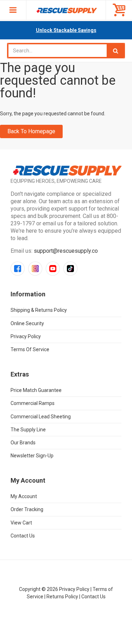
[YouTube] (53, 269)
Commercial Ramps (33, 403)
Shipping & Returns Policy (39, 310)
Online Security (27, 323)
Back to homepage (31, 131)
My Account (24, 496)
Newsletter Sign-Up (32, 455)
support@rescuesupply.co (66, 250)
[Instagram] (35, 269)
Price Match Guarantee (36, 390)
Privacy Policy (26, 336)
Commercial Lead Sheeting (41, 416)
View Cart (21, 523)
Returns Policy (62, 596)
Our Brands (23, 442)
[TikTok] (70, 269)
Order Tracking (27, 509)
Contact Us (23, 536)
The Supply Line (28, 429)
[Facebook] (18, 269)
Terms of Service (30, 349)
